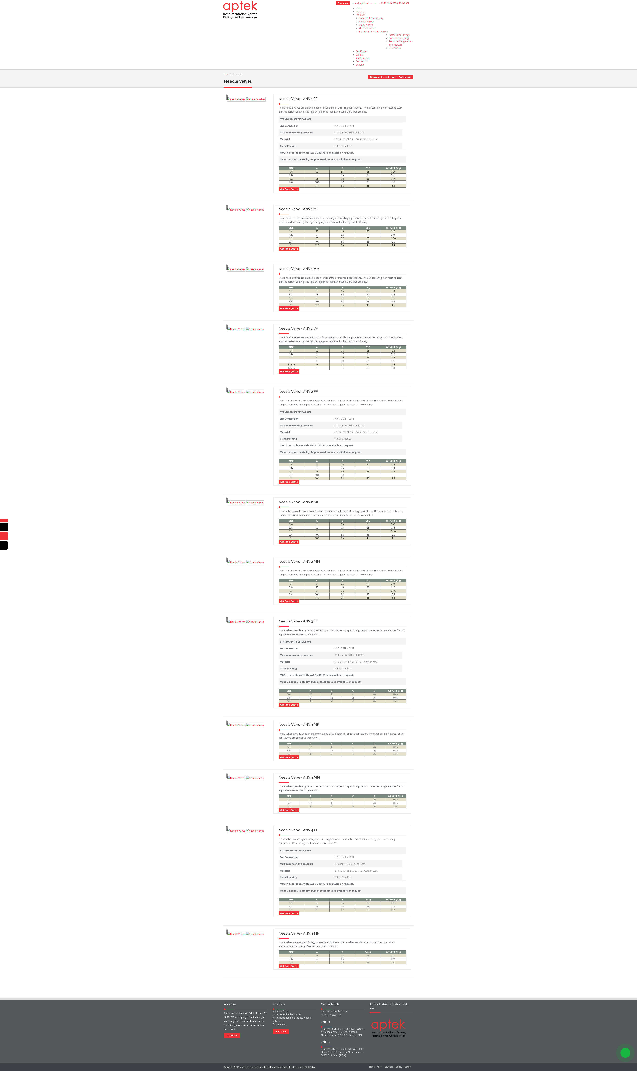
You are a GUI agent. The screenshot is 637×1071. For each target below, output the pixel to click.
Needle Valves (366, 21)
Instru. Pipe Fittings (399, 38)
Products (360, 14)
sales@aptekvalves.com (364, 3)
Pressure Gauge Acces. (401, 41)
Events (359, 54)
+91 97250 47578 (331, 1015)
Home (359, 8)
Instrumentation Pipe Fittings (288, 1017)
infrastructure (363, 58)
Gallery (399, 1066)
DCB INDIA (310, 1067)
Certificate (361, 51)
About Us (361, 11)
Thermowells (395, 44)
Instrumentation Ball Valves (373, 31)
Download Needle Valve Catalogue (390, 77)
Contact (407, 1066)
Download (343, 3)
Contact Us (362, 61)
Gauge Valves (366, 24)
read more (232, 1035)
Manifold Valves (367, 28)
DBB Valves (395, 48)
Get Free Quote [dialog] (289, 189)
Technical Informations (371, 18)
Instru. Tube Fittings (399, 34)
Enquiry (360, 64)
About (379, 1066)
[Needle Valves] (236, 99)
